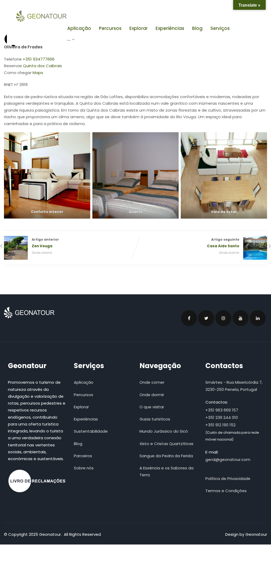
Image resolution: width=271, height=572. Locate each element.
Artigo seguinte (223, 242)
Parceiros (83, 456)
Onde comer (151, 382)
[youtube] (241, 318)
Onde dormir (42, 252)
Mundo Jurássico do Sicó (163, 431)
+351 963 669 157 (221, 410)
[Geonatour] (41, 16)
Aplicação (79, 28)
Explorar (138, 28)
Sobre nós (84, 468)
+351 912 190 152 (220, 425)
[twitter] (206, 318)
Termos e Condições (226, 490)
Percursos (110, 28)
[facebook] (189, 318)
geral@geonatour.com (227, 459)
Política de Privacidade (227, 478)
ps (40, 72)
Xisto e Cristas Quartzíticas (166, 443)
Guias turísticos (154, 419)
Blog (197, 28)
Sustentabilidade (91, 431)
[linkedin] (258, 318)
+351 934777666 (39, 59)
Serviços (220, 28)
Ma (35, 72)
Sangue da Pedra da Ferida (166, 456)
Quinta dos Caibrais (42, 65)
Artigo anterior (45, 242)
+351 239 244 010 (221, 417)
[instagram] (223, 318)
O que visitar (151, 407)
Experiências (170, 28)
